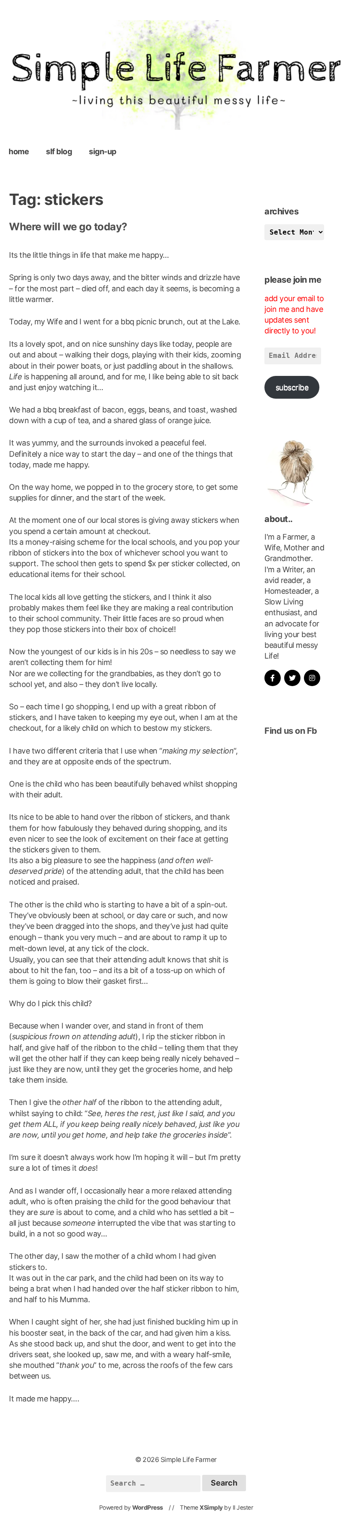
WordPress (147, 1507)
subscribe (292, 387)
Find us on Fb (290, 731)
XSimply (211, 1507)
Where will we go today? (68, 226)
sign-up (102, 151)
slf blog (59, 151)
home (19, 151)
